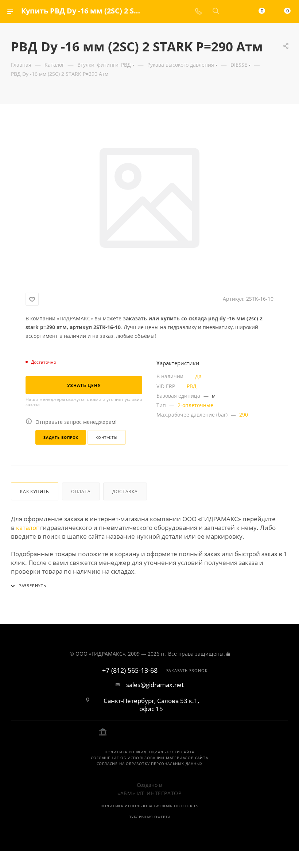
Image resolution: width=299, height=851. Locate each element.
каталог (27, 527)
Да (198, 376)
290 (243, 414)
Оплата (81, 491)
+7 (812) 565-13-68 (130, 670)
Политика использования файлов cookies (150, 805)
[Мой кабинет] (233, 11)
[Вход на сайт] (228, 653)
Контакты (106, 437)
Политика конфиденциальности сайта (149, 751)
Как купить (34, 491)
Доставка (124, 491)
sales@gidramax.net (155, 685)
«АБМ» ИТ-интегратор (149, 793)
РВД (192, 386)
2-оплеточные (195, 405)
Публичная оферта (149, 816)
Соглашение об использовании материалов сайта (149, 757)
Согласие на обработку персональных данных (150, 763)
